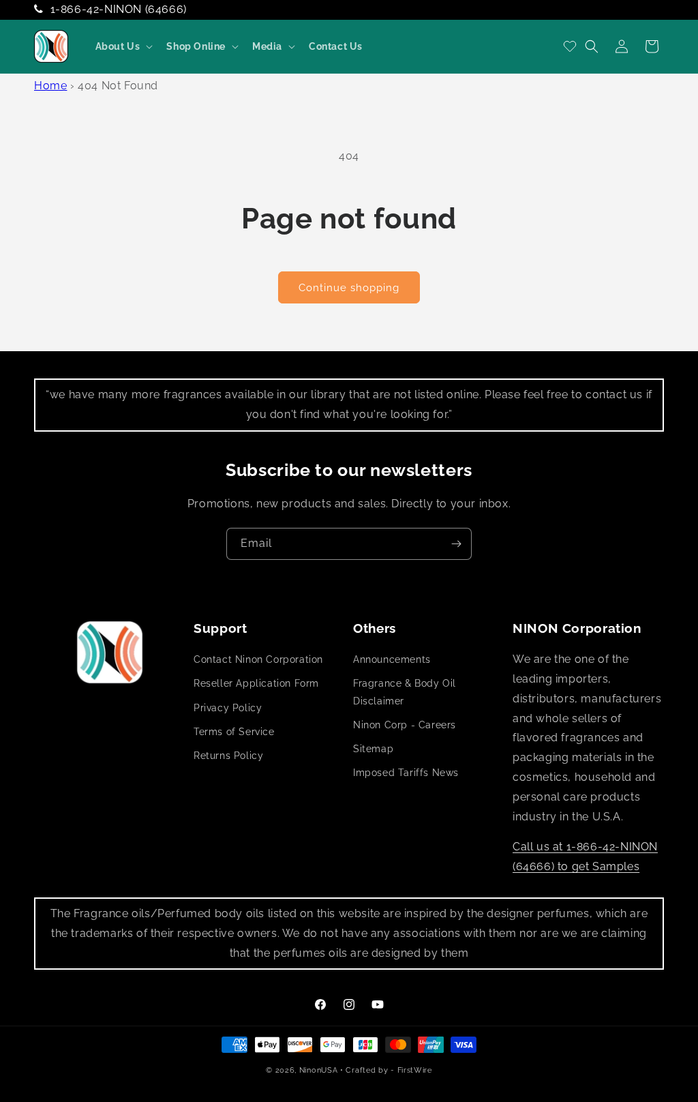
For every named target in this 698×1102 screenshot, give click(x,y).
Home (50, 85)
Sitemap (373, 748)
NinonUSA (318, 1070)
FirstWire (414, 1070)
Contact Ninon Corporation (258, 659)
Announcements (392, 659)
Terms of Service (234, 731)
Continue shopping (349, 288)
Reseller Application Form (256, 683)
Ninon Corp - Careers (404, 724)
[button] (123, 46)
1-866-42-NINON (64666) (118, 9)
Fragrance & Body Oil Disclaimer (404, 692)
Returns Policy (228, 755)
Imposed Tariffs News (406, 772)
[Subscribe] (456, 544)
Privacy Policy (228, 707)
